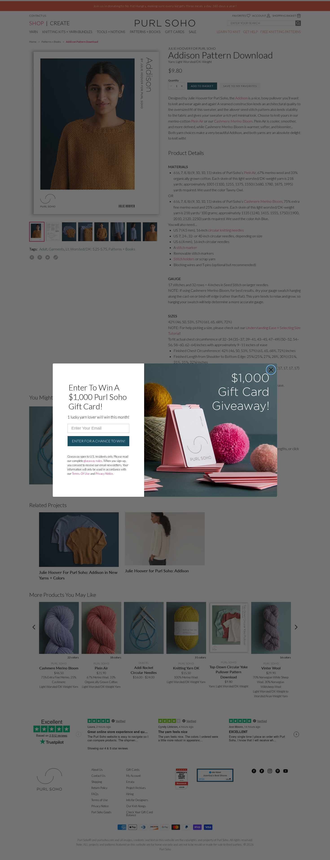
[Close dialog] (270, 369)
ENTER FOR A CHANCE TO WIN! (98, 441)
